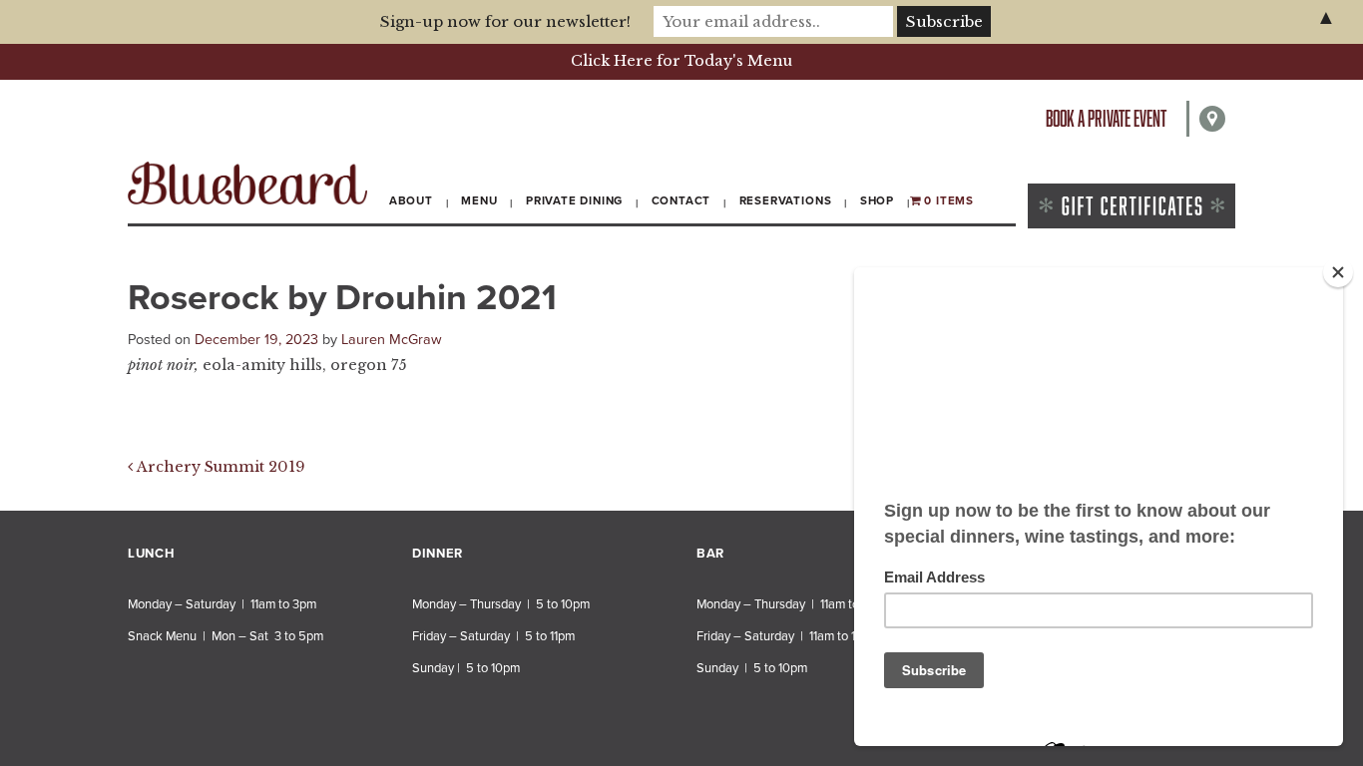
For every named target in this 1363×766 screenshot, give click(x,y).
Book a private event (1106, 118)
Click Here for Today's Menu (681, 61)
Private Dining (574, 200)
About (411, 200)
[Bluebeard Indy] (247, 183)
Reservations (785, 200)
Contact (681, 200)
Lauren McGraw (391, 339)
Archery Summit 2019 (219, 467)
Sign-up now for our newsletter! (505, 21)
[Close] (1338, 272)
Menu (479, 200)
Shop (877, 200)
